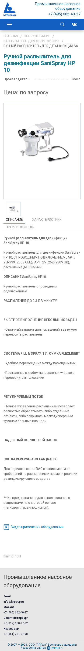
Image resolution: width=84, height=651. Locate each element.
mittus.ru (57, 648)
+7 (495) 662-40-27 (16, 612)
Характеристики (47, 219)
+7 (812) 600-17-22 (16, 623)
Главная (11, 36)
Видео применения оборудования (37, 527)
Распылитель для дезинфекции (32, 41)
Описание (14, 219)
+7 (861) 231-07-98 (16, 634)
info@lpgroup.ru (14, 601)
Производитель (20, 227)
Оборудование (37, 36)
